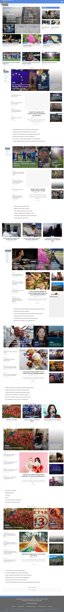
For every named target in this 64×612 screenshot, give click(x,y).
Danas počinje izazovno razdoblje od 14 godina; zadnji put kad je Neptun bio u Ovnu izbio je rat (11, 543)
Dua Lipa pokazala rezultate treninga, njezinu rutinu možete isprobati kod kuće (26, 318)
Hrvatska (13, 108)
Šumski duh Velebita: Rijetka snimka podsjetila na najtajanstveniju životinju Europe (9, 535)
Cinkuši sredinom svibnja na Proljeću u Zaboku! (12, 502)
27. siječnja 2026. (36, 557)
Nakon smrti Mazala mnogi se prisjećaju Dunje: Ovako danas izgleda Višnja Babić (10, 367)
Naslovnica (4, 3)
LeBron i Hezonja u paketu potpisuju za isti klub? (21, 206)
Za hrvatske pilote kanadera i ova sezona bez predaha (21, 30)
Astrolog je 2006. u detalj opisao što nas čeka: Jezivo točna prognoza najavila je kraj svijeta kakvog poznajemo (10, 552)
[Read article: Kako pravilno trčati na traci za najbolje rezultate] (11, 39)
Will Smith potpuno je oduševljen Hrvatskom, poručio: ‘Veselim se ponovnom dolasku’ (18, 343)
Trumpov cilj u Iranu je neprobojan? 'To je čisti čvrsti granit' (34, 30)
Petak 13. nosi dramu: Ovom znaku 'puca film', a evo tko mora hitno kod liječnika (41, 447)
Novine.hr (5, 46)
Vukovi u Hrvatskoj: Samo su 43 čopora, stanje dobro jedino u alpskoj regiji (10, 560)
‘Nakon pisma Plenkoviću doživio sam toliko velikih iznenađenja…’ (16, 111)
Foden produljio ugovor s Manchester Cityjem (21, 217)
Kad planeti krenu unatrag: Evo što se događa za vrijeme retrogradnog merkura (17, 577)
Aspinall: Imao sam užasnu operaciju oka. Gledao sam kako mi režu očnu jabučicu (31, 63)
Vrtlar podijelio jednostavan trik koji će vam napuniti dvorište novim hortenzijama (31, 45)
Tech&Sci (43, 25)
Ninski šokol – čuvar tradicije (11, 419)
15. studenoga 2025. (7, 464)
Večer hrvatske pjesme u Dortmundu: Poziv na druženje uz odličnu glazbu (10, 462)
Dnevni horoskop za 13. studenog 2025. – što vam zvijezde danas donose (10, 478)
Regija (36, 109)
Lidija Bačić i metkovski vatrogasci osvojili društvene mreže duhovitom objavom (17, 390)
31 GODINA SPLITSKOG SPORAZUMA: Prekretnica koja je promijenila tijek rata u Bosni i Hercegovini (29, 141)
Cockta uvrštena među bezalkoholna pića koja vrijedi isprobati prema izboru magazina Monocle (28, 313)
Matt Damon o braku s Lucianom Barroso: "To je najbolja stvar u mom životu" (17, 394)
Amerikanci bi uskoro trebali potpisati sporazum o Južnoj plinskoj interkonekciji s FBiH (26, 134)
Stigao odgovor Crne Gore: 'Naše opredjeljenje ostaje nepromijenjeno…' (43, 87)
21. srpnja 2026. (6, 369)
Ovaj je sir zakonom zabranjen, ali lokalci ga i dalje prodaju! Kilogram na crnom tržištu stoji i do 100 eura (37, 292)
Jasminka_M (8, 529)
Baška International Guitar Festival (10, 490)
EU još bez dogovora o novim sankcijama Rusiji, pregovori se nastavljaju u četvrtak (21, 86)
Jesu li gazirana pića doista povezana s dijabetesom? (21, 311)
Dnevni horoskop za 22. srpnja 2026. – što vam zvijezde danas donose (24, 320)
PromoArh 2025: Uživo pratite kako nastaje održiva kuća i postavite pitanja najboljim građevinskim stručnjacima (22, 582)
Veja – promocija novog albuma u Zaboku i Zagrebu (13, 499)
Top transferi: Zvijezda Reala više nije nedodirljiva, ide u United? (24, 213)
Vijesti (10, 3)
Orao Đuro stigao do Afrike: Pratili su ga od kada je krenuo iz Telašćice (16, 579)
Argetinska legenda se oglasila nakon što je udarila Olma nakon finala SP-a (25, 215)
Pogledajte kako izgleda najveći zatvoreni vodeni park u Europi (33, 554)
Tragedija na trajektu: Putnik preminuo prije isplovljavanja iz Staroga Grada (24, 131)
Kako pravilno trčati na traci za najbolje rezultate (10, 44)
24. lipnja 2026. (12, 421)
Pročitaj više (38, 200)
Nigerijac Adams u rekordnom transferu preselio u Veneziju (38, 190)
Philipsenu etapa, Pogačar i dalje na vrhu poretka (21, 208)
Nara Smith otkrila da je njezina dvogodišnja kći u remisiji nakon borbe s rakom (17, 392)
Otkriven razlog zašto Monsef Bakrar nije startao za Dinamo (23, 210)
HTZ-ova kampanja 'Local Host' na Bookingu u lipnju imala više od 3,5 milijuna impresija (26, 138)
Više (29, 3)
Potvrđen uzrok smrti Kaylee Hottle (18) (40, 344)
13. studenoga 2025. (7, 472)
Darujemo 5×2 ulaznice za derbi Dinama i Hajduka (32, 420)
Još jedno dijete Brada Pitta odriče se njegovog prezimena (9, 360)
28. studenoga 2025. (32, 422)
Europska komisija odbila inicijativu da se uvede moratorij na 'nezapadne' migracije (25, 129)
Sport (14, 3)
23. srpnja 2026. (9, 23)
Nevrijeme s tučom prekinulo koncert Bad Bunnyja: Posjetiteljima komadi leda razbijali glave (19, 387)
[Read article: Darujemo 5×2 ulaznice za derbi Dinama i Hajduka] (32, 411)
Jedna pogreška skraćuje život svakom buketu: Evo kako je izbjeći (24, 315)
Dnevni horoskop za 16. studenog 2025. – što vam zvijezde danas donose (10, 455)
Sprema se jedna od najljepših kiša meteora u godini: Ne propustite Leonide (16, 572)
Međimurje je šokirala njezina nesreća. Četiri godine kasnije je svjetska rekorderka (17, 197)
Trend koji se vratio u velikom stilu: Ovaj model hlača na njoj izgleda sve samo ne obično (18, 283)
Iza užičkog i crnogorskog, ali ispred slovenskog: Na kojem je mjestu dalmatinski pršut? (18, 575)
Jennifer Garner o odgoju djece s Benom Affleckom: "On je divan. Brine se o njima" (18, 397)
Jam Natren (7, 497)
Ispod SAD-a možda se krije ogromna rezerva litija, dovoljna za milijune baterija (32, 239)
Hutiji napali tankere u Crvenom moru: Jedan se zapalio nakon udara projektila (12, 18)
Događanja (11, 417)
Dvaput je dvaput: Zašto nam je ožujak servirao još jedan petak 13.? (41, 526)
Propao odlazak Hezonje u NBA (17, 189)
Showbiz (25, 3)
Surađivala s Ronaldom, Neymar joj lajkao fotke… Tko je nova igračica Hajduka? (10, 375)
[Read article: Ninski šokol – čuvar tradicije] (11, 411)
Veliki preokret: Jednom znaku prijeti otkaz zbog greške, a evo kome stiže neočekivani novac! (33, 475)
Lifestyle (19, 3)
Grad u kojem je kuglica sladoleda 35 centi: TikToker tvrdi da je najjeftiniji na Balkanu (33, 372)
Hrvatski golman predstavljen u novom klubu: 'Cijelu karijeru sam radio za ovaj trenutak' (17, 182)
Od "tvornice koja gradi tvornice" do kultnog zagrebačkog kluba (15, 570)
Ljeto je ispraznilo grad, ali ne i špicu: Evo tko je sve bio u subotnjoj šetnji (16, 399)
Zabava (33, 472)
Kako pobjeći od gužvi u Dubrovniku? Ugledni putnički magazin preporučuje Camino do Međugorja (17, 300)
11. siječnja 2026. (6, 562)
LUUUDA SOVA (7, 495)
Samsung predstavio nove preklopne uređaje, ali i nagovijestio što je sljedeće (46, 28)
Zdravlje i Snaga (6, 42)
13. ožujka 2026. (37, 529)
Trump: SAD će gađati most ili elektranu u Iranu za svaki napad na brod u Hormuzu (9, 30)
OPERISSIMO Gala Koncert (9, 492)
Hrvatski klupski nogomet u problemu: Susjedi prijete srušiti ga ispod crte (11, 63)
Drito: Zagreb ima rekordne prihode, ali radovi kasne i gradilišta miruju (24, 136)
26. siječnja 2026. (6, 537)
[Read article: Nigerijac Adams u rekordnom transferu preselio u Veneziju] (38, 178)
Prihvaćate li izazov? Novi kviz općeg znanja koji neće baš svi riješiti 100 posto (11, 470)
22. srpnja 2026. (27, 23)
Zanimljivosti (37, 523)
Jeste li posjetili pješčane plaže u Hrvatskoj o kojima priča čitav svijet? (18, 275)
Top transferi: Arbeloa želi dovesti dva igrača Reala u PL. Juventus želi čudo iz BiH (18, 173)
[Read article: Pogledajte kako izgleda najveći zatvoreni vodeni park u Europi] (33, 542)
